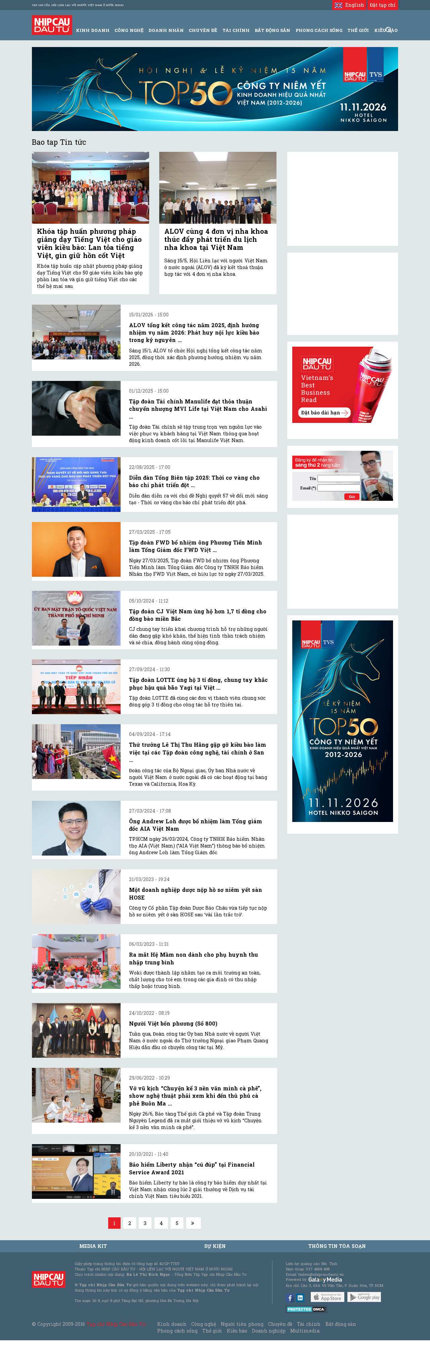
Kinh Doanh (93, 30)
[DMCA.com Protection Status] (306, 1308)
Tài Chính (236, 30)
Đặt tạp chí (383, 5)
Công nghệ (203, 1324)
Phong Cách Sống (319, 30)
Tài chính (308, 1324)
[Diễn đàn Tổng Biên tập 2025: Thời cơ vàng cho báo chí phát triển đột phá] (76, 484)
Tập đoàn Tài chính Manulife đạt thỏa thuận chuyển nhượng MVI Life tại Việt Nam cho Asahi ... (198, 409)
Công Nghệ (129, 30)
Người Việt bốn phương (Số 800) (173, 1023)
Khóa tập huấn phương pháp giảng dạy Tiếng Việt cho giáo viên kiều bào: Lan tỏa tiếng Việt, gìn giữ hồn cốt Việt (89, 243)
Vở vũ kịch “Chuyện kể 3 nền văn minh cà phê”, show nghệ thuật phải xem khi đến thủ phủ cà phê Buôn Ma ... (195, 1096)
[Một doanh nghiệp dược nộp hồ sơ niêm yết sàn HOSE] (76, 896)
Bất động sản (272, 30)
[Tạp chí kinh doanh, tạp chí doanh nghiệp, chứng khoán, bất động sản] (52, 24)
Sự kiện (215, 1246)
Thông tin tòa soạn (337, 1246)
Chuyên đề (203, 30)
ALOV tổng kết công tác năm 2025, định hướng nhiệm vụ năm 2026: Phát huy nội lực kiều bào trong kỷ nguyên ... (194, 332)
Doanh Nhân (166, 30)
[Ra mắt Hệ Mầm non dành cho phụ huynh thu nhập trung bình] (76, 961)
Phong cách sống (177, 1331)
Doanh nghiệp (269, 1331)
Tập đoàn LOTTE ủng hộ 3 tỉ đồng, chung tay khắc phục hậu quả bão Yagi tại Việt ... (198, 683)
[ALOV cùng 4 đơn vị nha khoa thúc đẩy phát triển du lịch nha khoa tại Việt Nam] (217, 188)
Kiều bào (237, 1331)
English (353, 5)
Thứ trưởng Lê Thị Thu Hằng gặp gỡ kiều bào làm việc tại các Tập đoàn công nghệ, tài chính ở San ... (197, 752)
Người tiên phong (242, 1324)
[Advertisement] (342, 562)
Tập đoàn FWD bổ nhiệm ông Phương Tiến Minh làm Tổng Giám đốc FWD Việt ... (195, 546)
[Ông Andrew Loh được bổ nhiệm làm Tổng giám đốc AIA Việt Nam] (76, 828)
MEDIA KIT (93, 1246)
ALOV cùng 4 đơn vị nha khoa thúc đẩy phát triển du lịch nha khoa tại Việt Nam (216, 239)
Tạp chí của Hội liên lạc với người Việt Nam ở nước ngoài (78, 5)
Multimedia (304, 1331)
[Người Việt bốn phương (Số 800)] (76, 1030)
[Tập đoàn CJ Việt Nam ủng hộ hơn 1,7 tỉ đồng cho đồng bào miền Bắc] (76, 618)
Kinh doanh (171, 1324)
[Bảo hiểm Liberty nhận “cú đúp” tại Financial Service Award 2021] (76, 1171)
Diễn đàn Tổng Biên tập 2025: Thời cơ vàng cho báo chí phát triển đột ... (194, 481)
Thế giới (358, 30)
